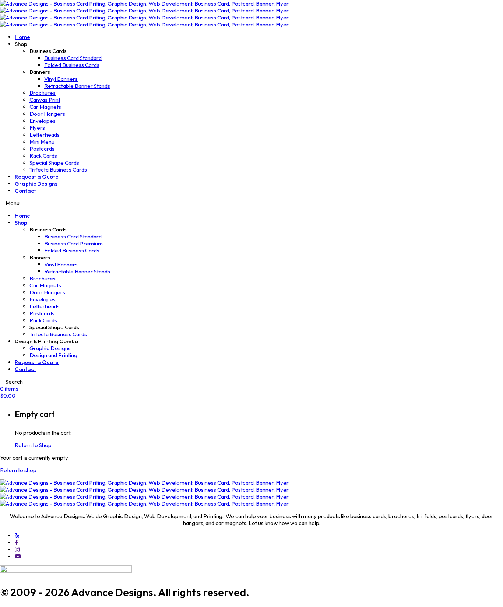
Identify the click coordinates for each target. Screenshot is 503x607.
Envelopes (42, 120)
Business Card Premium (73, 243)
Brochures (42, 92)
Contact (25, 190)
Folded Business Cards (71, 64)
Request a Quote (37, 176)
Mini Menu (41, 141)
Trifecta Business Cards (58, 169)
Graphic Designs (36, 183)
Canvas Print (44, 99)
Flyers (37, 127)
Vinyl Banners (61, 78)
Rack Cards (43, 155)
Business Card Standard (73, 57)
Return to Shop (33, 445)
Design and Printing (53, 355)
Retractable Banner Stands (77, 85)
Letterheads (44, 134)
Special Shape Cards (54, 162)
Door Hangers (47, 113)
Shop (21, 222)
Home (22, 36)
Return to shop (18, 470)
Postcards (41, 148)
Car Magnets (45, 106)
